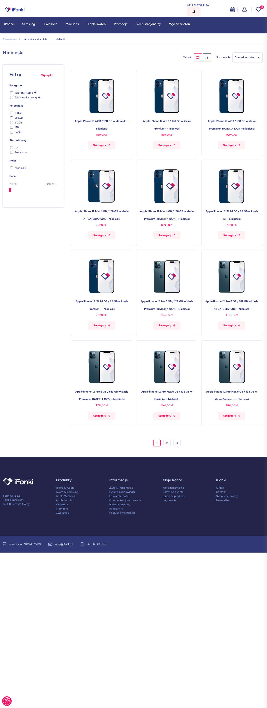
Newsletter (222, 500)
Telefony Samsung (26, 97)
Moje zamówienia (173, 487)
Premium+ (21, 152)
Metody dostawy (119, 504)
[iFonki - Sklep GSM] (14, 9)
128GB (19, 112)
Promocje (62, 508)
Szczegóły (99, 145)
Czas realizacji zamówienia (125, 500)
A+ (16, 147)
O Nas (220, 487)
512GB (18, 122)
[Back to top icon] (247, 699)
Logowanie (169, 500)
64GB (18, 132)
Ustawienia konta (173, 491)
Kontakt (221, 491)
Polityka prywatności (122, 512)
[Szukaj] (193, 11)
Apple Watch (64, 500)
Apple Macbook (65, 496)
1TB (17, 127)
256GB (19, 117)
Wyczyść (46, 75)
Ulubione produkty (174, 496)
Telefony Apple (24, 92)
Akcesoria (62, 504)
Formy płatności (119, 496)
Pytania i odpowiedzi (122, 491)
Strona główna (9, 39)
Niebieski (20, 167)
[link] (9, 32)
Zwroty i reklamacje (121, 487)
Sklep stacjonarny (227, 496)
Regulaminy (116, 508)
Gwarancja (62, 512)
